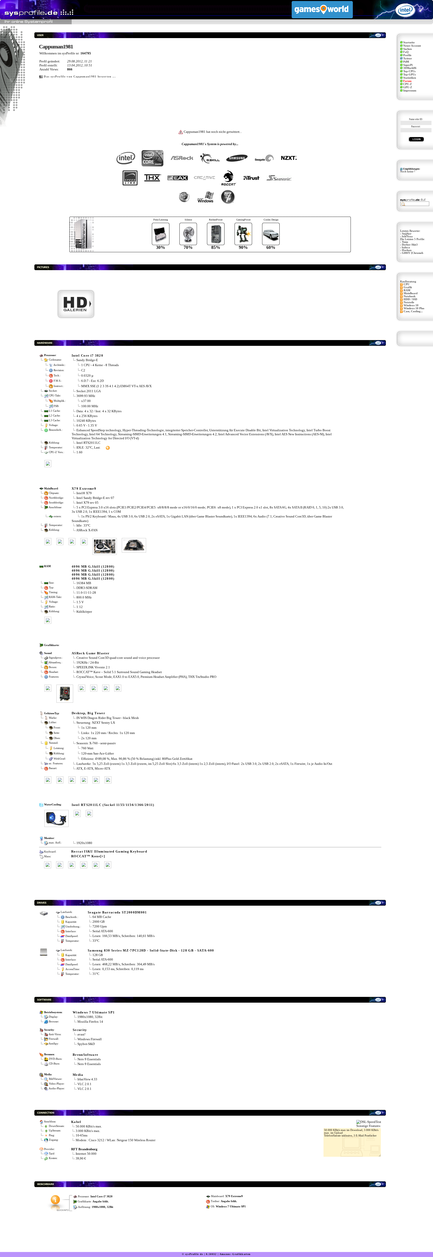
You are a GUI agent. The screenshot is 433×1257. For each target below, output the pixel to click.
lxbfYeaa (407, 236)
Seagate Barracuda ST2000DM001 (117, 912)
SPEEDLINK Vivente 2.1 (93, 667)
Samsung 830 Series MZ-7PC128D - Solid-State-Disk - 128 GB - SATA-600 (151, 950)
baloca (406, 247)
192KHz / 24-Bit (87, 662)
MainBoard (410, 293)
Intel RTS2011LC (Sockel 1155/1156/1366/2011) (113, 805)
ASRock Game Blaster (91, 653)
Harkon (406, 250)
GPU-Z (407, 87)
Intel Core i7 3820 (87, 355)
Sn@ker (406, 233)
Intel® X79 (84, 493)
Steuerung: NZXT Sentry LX (95, 722)
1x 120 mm (88, 727)
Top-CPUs (409, 71)
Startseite (409, 42)
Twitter (407, 58)
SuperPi (408, 65)
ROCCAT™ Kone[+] (88, 856)
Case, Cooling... (413, 311)
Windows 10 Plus (414, 308)
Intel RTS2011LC (88, 443)
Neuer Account (412, 45)
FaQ (406, 52)
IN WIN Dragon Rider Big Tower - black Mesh (107, 718)
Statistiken (409, 77)
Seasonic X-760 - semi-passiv (96, 743)
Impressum (409, 90)
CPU (406, 284)
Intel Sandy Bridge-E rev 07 (95, 498)
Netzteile (409, 302)
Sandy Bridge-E (87, 360)
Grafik (408, 287)
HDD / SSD (410, 299)
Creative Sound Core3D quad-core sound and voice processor (118, 658)
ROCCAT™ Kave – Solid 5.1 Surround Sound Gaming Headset (119, 672)
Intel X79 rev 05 (87, 502)
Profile (407, 55)
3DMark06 (409, 68)
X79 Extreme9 (84, 488)
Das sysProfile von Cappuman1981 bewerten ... (80, 76)
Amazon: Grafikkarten (235, 1254)
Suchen (407, 49)
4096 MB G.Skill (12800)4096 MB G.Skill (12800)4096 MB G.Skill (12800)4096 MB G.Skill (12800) (93, 572)
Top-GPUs (409, 74)
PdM (406, 61)
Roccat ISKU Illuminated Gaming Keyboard (109, 851)
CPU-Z (407, 84)
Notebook (409, 296)
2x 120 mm (88, 738)
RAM (407, 290)
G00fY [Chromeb (412, 253)
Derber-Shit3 (410, 244)
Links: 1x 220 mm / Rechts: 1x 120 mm (108, 733)
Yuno (405, 242)
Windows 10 (411, 305)
